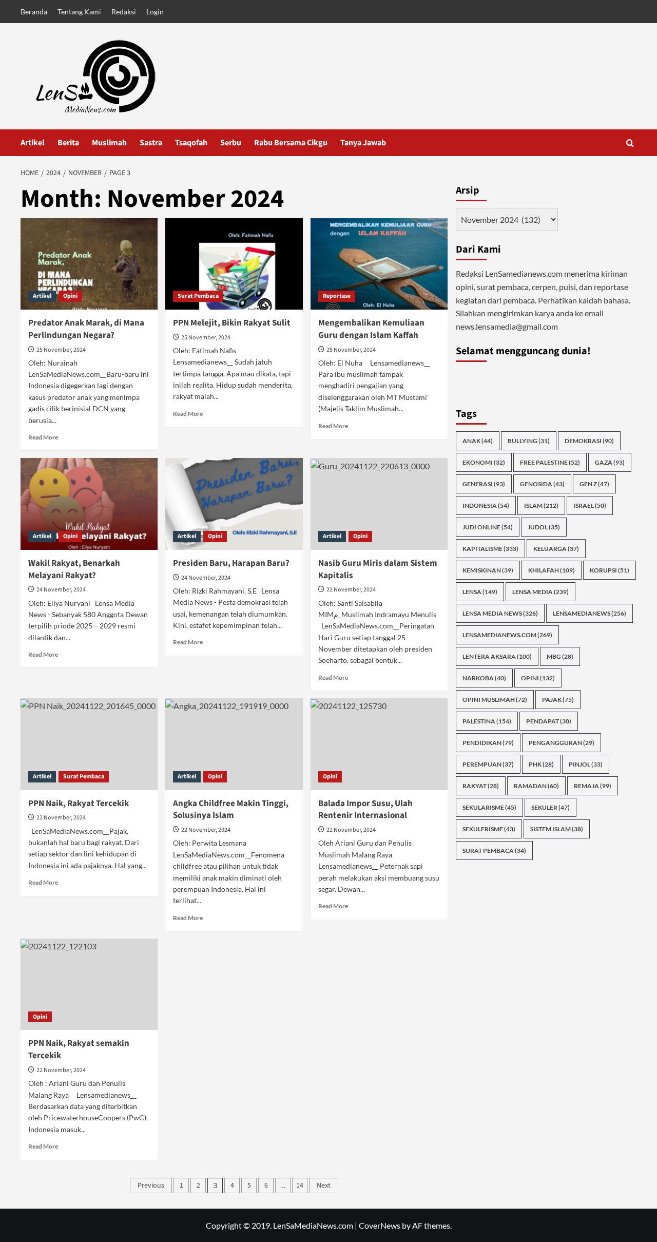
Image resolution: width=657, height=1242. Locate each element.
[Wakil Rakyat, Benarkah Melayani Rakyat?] (89, 503)
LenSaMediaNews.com (507, 634)
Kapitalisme (490, 548)
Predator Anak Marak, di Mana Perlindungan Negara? (86, 329)
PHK (541, 764)
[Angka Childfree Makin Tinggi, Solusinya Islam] (233, 744)
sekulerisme (488, 828)
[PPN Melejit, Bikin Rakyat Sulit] (233, 264)
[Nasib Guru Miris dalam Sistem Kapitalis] (379, 503)
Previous (151, 1185)
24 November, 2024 (61, 589)
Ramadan (536, 785)
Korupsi (609, 570)
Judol (544, 526)
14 (299, 1185)
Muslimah (109, 142)
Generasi (483, 483)
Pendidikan (488, 742)
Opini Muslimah (494, 699)
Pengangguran (561, 742)
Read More (43, 437)
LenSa (479, 591)
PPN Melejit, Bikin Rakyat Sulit (232, 323)
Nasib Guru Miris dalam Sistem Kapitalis (377, 569)
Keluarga (556, 548)
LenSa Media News (500, 613)
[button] (630, 143)
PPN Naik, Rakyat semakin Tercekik (78, 1049)
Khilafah (551, 570)
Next (324, 1185)
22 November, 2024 (351, 589)
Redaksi (123, 11)
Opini (70, 296)
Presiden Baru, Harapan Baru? (231, 563)
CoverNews (379, 1225)
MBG (560, 656)
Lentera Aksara (497, 656)
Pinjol (586, 764)
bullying (529, 440)
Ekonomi (483, 462)
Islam (541, 505)
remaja (592, 785)
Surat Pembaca (198, 296)
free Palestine (550, 462)
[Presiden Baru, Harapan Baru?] (233, 503)
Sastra (151, 142)
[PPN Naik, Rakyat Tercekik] (89, 744)
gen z (594, 483)
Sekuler (550, 807)
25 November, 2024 (61, 350)
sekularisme (489, 807)
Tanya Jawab (363, 142)
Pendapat (548, 720)
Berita (68, 142)
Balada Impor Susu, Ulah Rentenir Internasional (365, 809)
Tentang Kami (79, 11)
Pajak (558, 699)
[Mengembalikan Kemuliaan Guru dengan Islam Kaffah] (379, 264)
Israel (589, 505)
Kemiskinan (487, 570)
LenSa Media (540, 591)
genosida (542, 483)
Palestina (486, 720)
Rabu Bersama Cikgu (290, 142)
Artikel (33, 142)
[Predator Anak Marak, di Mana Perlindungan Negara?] (89, 264)
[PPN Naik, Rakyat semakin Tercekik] (89, 984)
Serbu (230, 142)
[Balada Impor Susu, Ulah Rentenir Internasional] (379, 744)
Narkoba (484, 677)
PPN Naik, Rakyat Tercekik (78, 803)
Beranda (34, 11)
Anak (477, 440)
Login (155, 11)
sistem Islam (556, 828)
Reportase (337, 296)
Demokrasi (589, 440)
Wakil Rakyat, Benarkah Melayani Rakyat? (74, 569)
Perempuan (488, 764)
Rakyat (480, 785)
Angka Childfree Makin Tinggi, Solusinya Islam (230, 809)
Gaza (610, 462)
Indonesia (485, 505)
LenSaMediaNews (589, 613)
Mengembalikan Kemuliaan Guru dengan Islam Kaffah (371, 329)
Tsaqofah (191, 142)
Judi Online (487, 526)
